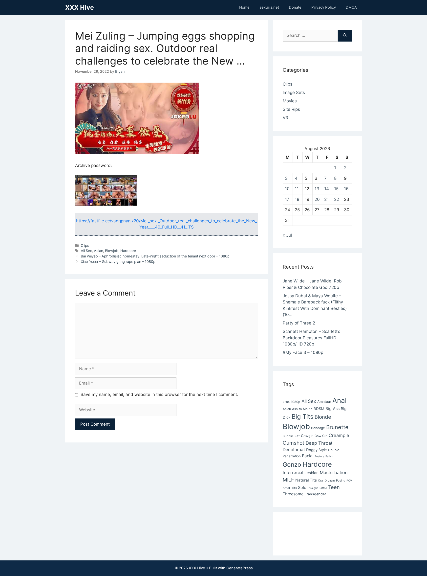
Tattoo (323, 488)
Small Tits (290, 488)
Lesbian (311, 472)
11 (297, 188)
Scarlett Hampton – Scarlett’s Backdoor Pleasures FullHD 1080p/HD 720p (311, 337)
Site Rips (291, 109)
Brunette (337, 427)
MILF (288, 480)
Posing (340, 480)
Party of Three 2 (299, 323)
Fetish (329, 456)
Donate (295, 7)
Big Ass (332, 408)
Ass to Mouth (302, 409)
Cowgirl (307, 436)
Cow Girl (321, 436)
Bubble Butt (291, 436)
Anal (339, 400)
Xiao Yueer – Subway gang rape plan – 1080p (118, 261)
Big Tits (302, 416)
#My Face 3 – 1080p (303, 352)
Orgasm (330, 480)
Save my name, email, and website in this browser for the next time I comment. (159, 394)
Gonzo (292, 464)
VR (285, 117)
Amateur (324, 401)
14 (326, 188)
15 (336, 188)
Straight (313, 488)
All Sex (86, 251)
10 (287, 188)
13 (317, 188)
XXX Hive (79, 7)
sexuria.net (269, 7)
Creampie (339, 435)
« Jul (287, 235)
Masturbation (333, 472)
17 (287, 199)
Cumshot (293, 443)
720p (286, 402)
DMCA (351, 7)
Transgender (315, 494)
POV (349, 480)
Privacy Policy (323, 7)
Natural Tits (306, 480)
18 (297, 199)
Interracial (293, 472)
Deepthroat (294, 449)
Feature (319, 456)
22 (336, 199)
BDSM (319, 409)
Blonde (323, 417)
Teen (334, 487)
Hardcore (128, 251)
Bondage (318, 428)
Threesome (293, 493)
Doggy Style (316, 450)
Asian (98, 251)
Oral (320, 480)
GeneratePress (239, 568)
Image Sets (294, 92)
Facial (308, 455)
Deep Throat (319, 443)
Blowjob (111, 251)
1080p (295, 402)
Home (244, 7)
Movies (290, 100)
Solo (302, 487)
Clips (85, 245)
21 (326, 199)
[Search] (345, 36)
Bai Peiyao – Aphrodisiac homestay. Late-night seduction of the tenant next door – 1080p (155, 256)
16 (346, 188)
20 (317, 199)
